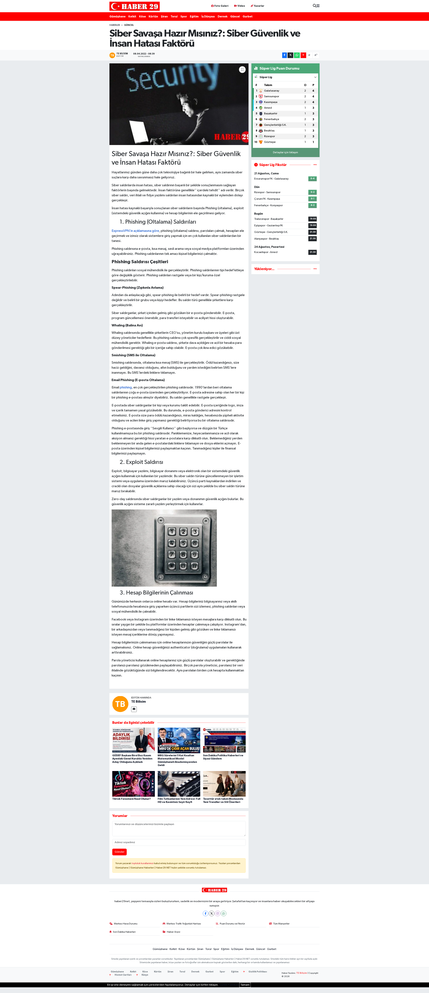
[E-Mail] (134, 709)
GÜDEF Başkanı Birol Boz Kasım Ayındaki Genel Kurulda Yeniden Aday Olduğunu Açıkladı (132, 758)
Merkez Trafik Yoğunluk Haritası (184, 923)
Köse (142, 16)
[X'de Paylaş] (290, 55)
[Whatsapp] (223, 913)
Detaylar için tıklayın (285, 152)
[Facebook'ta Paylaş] (284, 55)
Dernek (222, 16)
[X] (211, 913)
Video (241, 6)
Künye (144, 975)
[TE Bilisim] (120, 703)
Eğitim (194, 16)
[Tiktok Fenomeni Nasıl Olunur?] (133, 783)
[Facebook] (205, 913)
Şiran (164, 16)
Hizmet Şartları (123, 975)
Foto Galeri (221, 6)
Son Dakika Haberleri (124, 932)
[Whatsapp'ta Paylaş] (297, 55)
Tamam (245, 984)
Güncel (235, 16)
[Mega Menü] (318, 6)
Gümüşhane (117, 16)
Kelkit (132, 16)
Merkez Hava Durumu (125, 923)
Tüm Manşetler (281, 923)
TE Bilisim (138, 701)
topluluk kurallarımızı (143, 863)
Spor (183, 16)
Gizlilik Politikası (257, 972)
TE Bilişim (301, 973)
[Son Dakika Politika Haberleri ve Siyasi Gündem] (224, 740)
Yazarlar (259, 6)
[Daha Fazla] (303, 55)
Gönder (120, 851)
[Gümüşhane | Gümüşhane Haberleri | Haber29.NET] (134, 6)
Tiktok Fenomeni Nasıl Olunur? (131, 799)
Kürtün (153, 16)
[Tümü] (315, 269)
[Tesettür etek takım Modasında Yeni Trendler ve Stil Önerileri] (224, 783)
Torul (174, 16)
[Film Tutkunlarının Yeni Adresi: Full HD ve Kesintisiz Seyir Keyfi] (179, 783)
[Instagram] (217, 913)
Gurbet (248, 16)
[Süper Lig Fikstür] (315, 164)
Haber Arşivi (173, 932)
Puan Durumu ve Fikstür (232, 923)
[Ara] (314, 6)
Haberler (114, 25)
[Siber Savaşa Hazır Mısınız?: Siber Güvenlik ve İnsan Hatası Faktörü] (179, 104)
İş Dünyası (208, 16)
